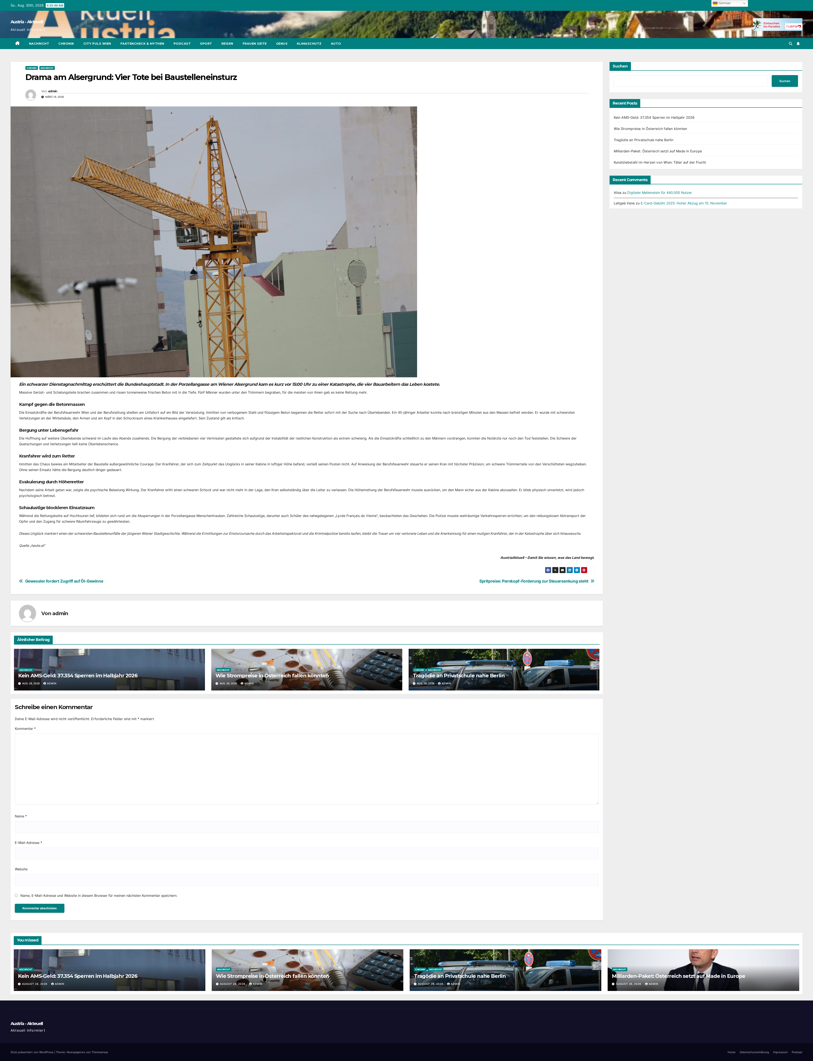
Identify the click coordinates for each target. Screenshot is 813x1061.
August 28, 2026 (35, 983)
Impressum (780, 1052)
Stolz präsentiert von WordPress (32, 1052)
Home (732, 1052)
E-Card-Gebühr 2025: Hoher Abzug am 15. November (684, 203)
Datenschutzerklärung (754, 1052)
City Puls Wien (97, 43)
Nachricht (39, 43)
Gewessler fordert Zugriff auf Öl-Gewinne (64, 581)
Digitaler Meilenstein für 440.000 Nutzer (659, 192)
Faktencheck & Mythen (142, 43)
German (724, 3)
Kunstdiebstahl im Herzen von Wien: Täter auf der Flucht (660, 162)
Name (21, 816)
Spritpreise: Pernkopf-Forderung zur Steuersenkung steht (533, 581)
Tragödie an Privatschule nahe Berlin (459, 675)
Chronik (66, 43)
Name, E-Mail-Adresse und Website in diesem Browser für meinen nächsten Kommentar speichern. (98, 895)
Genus (282, 43)
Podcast (182, 43)
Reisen (227, 43)
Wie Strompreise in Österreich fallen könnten (272, 675)
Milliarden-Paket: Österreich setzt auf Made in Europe (658, 151)
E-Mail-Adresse (28, 843)
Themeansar (100, 1052)
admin (52, 91)
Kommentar (25, 728)
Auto (336, 43)
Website (21, 869)
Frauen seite (255, 43)
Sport (206, 43)
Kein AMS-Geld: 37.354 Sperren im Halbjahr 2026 (77, 675)
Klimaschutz (309, 43)
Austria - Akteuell (27, 21)
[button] (790, 43)
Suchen (620, 66)
